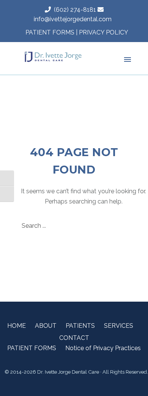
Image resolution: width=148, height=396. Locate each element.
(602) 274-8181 (73, 9)
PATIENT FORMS (49, 32)
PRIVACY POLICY (103, 32)
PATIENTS (80, 325)
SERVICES (118, 325)
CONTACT (74, 337)
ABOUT (46, 325)
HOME (16, 325)
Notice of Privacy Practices (103, 348)
